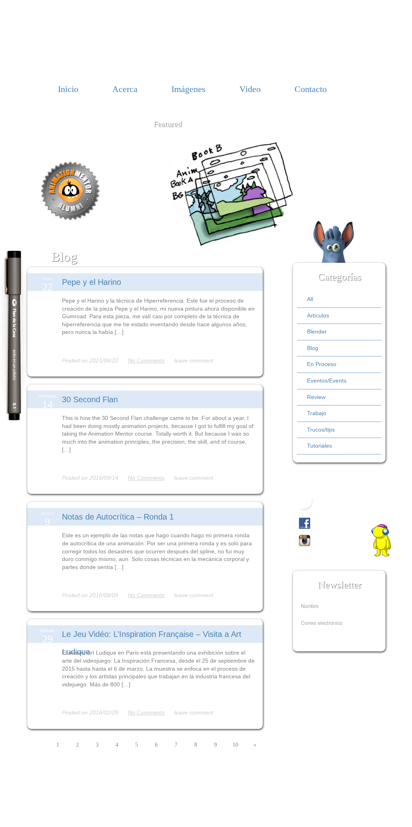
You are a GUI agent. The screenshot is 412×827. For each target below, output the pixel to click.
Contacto (311, 89)
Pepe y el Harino (91, 282)
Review (316, 397)
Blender (317, 331)
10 (235, 745)
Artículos (318, 315)
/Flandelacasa (333, 522)
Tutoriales (319, 445)
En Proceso (321, 364)
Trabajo (316, 413)
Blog (312, 348)
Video (250, 89)
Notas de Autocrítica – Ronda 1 (118, 516)
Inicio (68, 89)
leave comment (193, 360)
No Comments (146, 360)
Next (323, 196)
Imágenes (188, 89)
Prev (146, 189)
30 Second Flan (90, 399)
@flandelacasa (340, 503)
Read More (75, 346)
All (310, 299)
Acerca (125, 89)
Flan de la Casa (206, 39)
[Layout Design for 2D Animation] (235, 245)
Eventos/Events (326, 380)
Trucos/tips (321, 429)
